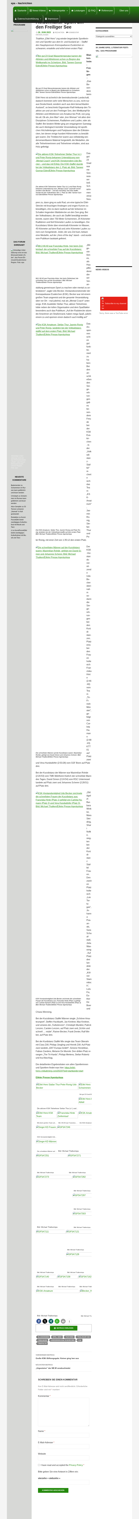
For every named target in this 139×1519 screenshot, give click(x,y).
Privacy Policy (76, 1465)
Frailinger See (83, 1337)
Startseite (21, 10)
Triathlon (42, 1343)
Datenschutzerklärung (28, 19)
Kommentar (44, 1396)
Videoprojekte (58, 10)
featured (70, 1337)
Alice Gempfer (16, 507)
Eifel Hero (57, 1337)
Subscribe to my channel (115, 303)
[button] (38, 1321)
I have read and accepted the (62, 1465)
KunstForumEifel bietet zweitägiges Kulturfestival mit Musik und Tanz (19, 522)
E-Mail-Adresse (46, 1442)
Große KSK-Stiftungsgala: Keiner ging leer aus (57, 1356)
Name (41, 1431)
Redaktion (59, 32)
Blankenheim (43, 1337)
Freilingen (42, 1340)
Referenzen (107, 10)
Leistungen (79, 10)
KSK (79, 1340)
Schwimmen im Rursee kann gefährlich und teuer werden (18, 490)
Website (42, 1454)
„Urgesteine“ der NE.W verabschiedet (53, 1366)
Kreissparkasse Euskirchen (63, 1340)
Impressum (53, 19)
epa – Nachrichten (21, 3)
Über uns (123, 10)
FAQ (93, 10)
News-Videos (39, 10)
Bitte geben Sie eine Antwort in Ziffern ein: (58, 1472)
